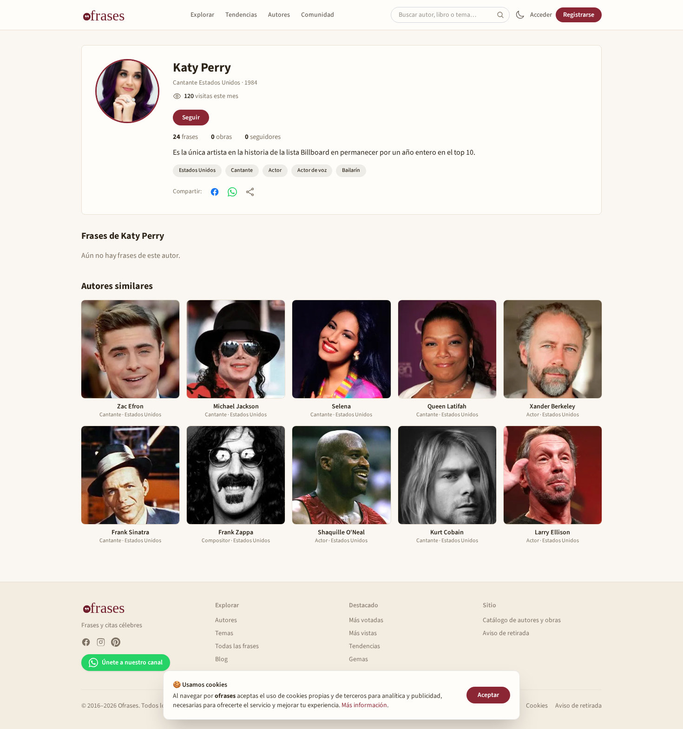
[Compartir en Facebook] (214, 191)
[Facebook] (86, 642)
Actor (275, 170)
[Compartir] (250, 191)
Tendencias (241, 15)
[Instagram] (100, 642)
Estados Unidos (197, 170)
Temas (224, 633)
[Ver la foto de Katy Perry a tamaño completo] (127, 91)
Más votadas (366, 620)
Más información (364, 705)
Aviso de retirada (506, 633)
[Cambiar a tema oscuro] (520, 15)
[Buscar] (503, 15)
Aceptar (488, 695)
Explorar (202, 15)
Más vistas (363, 633)
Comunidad (317, 15)
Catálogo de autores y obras (522, 620)
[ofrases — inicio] (107, 14)
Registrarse (578, 15)
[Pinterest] (115, 642)
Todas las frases (237, 646)
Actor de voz (312, 170)
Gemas (358, 659)
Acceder (541, 15)
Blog (221, 659)
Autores (279, 15)
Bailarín (351, 170)
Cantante (242, 170)
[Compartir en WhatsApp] (232, 191)
